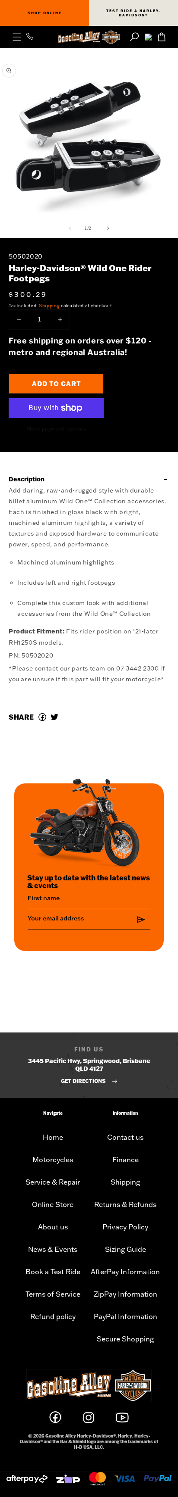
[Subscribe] (140, 920)
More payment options (56, 428)
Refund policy (53, 1316)
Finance (125, 1159)
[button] (16, 37)
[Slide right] (108, 228)
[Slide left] (69, 228)
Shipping (49, 306)
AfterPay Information (125, 1271)
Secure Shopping (125, 1339)
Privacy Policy (125, 1227)
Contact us (125, 1137)
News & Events (52, 1249)
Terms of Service (52, 1294)
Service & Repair (52, 1182)
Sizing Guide (125, 1249)
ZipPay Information (125, 1294)
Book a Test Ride (52, 1271)
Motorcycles (52, 1159)
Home (53, 1137)
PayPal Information (125, 1316)
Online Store (52, 1204)
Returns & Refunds (125, 1204)
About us (53, 1227)
